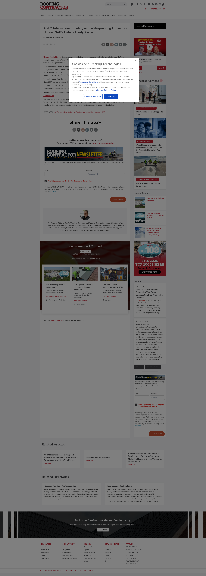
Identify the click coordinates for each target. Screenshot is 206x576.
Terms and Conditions (88, 82)
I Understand (111, 96)
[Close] (135, 60)
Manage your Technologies (92, 96)
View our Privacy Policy (106, 90)
